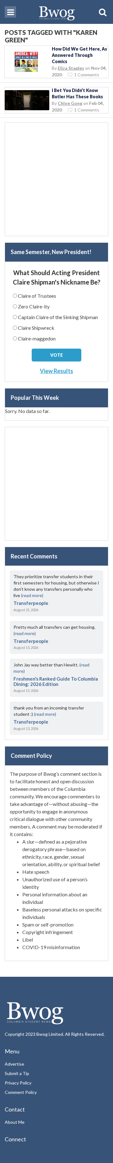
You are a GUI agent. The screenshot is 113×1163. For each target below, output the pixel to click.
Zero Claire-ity (34, 306)
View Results (56, 370)
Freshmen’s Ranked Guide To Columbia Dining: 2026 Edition (55, 681)
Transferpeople (30, 603)
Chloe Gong (70, 103)
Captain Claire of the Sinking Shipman (58, 317)
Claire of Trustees (37, 296)
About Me (14, 1122)
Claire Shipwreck (36, 328)
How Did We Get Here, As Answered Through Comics (79, 55)
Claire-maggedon (37, 338)
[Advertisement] (56, 179)
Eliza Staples (71, 68)
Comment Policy (21, 1092)
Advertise (14, 1064)
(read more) (32, 595)
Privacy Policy (18, 1082)
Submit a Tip (17, 1073)
